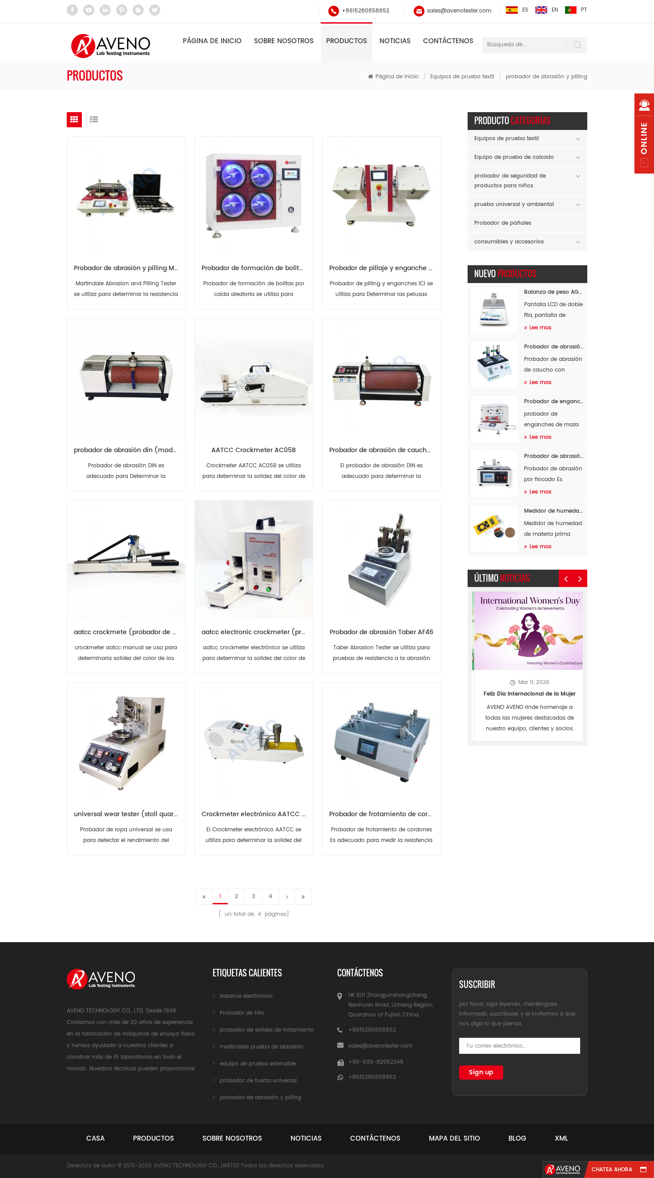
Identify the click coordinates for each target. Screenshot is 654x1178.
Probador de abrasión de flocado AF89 (554, 456)
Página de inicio (212, 41)
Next (580, 578)
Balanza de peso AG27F (554, 292)
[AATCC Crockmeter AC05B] (253, 374)
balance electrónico (246, 996)
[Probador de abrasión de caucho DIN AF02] (381, 374)
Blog (517, 1138)
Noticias (395, 41)
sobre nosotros (232, 1138)
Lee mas (540, 328)
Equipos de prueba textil (462, 77)
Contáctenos (448, 41)
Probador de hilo (242, 1013)
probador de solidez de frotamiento (267, 1030)
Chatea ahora (612, 1170)
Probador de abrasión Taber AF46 (381, 632)
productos (153, 1138)
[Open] (644, 133)
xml (561, 1138)
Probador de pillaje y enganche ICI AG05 (384, 268)
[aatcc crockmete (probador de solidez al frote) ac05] (126, 556)
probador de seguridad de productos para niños (510, 181)
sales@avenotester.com (459, 11)
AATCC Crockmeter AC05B (253, 450)
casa (95, 1138)
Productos (346, 41)
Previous (566, 578)
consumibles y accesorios (509, 242)
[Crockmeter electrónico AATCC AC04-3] (253, 738)
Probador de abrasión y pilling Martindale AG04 (129, 268)
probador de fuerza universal (258, 1081)
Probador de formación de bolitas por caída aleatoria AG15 (257, 268)
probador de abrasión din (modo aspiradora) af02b (129, 450)
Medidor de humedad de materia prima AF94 (554, 511)
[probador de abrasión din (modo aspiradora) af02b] (126, 374)
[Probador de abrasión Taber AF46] (381, 556)
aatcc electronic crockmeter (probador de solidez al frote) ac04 (257, 632)
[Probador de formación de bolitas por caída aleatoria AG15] (253, 192)
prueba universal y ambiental (514, 204)
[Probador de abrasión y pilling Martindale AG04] (126, 192)
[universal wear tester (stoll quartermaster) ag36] (126, 738)
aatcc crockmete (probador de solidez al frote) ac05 (129, 632)
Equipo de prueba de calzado (514, 157)
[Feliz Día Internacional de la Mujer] (527, 630)
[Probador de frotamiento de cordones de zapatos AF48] (381, 738)
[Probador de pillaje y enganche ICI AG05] (381, 192)
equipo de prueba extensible (258, 1064)
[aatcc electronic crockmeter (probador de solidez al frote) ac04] (253, 556)
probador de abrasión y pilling (546, 77)
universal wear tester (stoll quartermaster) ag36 (129, 814)
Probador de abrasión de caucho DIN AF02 (384, 450)
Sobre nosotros (284, 41)
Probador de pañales (502, 223)
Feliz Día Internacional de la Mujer (527, 694)
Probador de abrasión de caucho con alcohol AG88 (554, 347)
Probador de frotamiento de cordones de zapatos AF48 (384, 814)
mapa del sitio (454, 1138)
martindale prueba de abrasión (261, 1047)
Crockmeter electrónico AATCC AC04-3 (257, 814)
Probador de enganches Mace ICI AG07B (554, 401)
